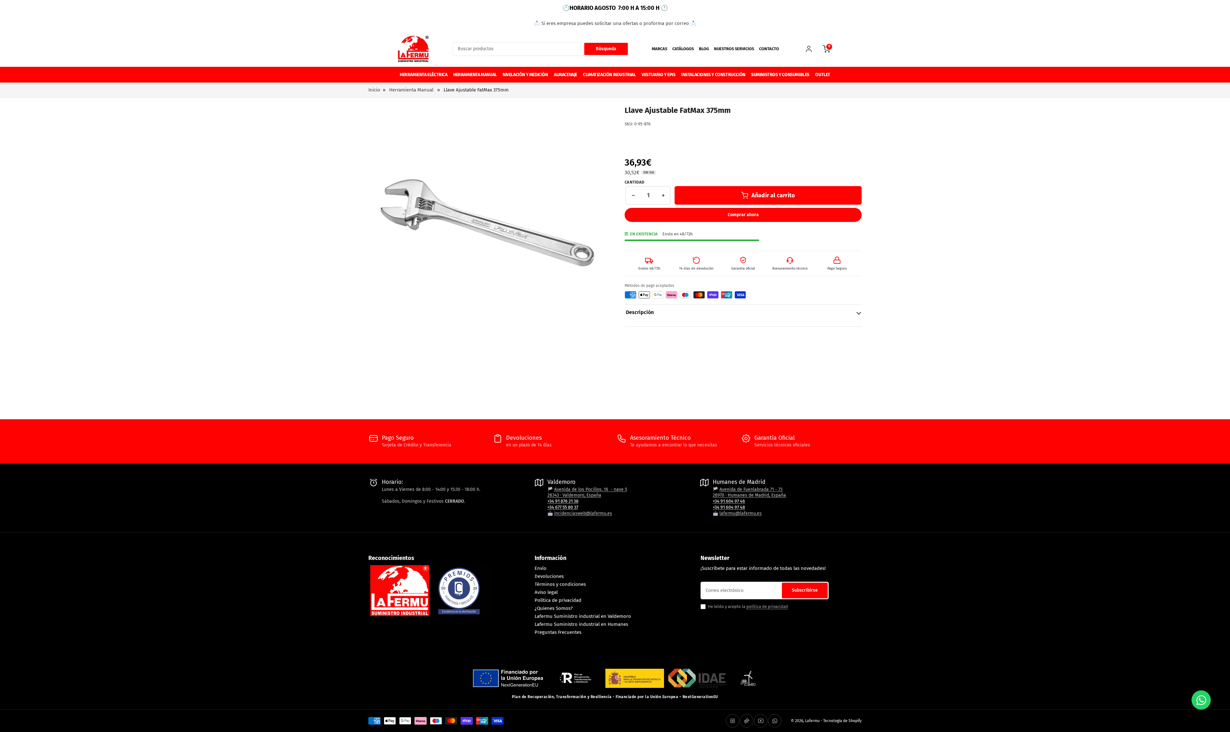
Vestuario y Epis (659, 74)
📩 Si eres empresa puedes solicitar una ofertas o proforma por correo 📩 (615, 23)
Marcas (659, 48)
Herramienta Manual (475, 74)
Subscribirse (805, 590)
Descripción (640, 312)
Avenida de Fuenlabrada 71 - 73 (751, 489)
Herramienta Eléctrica (423, 74)
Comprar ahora (743, 214)
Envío (540, 568)
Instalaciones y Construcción (713, 74)
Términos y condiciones (560, 584)
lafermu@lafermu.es (740, 513)
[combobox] (541, 49)
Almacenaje (565, 74)
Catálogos (683, 48)
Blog (704, 48)
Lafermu (812, 721)
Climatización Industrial (609, 74)
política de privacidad (767, 606)
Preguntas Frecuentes (558, 632)
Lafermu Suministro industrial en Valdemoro (583, 616)
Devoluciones (549, 576)
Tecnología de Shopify (842, 721)
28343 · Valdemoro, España (574, 495)
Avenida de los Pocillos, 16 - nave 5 (590, 489)
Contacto (769, 48)
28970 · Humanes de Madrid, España (749, 495)
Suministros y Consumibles (780, 74)
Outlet (822, 74)
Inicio (374, 90)
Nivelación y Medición (525, 74)
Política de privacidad (558, 600)
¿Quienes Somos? (554, 608)
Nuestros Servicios (734, 48)
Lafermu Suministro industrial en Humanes (581, 624)
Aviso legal (546, 592)
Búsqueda (606, 48)
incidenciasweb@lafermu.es (583, 513)
